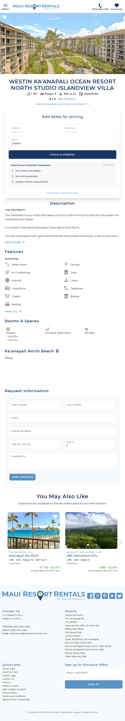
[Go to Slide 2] (34, 545)
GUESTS (14, 140)
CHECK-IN (15, 128)
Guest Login (8, 668)
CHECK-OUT (70, 128)
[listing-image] (34, 530)
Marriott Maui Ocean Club (78, 642)
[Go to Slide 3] (37, 545)
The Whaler (71, 621)
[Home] (36, 7)
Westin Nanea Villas (75, 652)
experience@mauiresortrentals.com (28, 633)
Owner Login (9, 675)
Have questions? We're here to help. (62, 193)
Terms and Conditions (13, 696)
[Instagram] (98, 596)
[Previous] (4, 542)
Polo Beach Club (73, 632)
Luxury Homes (72, 635)
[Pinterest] (105, 596)
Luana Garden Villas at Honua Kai (82, 625)
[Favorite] (4, 17)
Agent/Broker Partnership (16, 699)
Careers (6, 682)
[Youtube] (112, 596)
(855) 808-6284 (21, 626)
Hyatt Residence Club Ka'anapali (82, 639)
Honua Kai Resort (74, 614)
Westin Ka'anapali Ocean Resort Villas (84, 649)
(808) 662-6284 (19, 629)
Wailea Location (10, 685)
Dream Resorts (67, 712)
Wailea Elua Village (74, 628)
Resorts (71, 611)
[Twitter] (119, 596)
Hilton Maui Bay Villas (76, 656)
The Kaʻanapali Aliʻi (74, 618)
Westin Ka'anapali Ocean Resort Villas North (88, 646)
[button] (62, 43)
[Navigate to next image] (56, 530)
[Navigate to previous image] (11, 530)
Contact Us (8, 678)
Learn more (108, 165)
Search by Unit (10, 671)
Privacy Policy (9, 692)
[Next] (120, 542)
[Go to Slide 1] (30, 545)
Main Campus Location (14, 689)
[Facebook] (90, 596)
